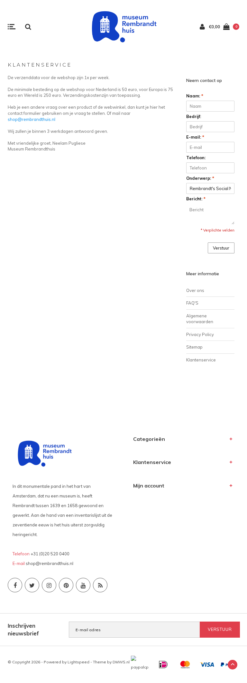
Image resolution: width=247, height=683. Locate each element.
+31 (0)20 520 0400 (50, 553)
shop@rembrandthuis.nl (31, 119)
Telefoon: (196, 157)
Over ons (195, 290)
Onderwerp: (200, 178)
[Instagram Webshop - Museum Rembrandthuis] (49, 585)
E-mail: (195, 137)
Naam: (194, 95)
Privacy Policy (200, 334)
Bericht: (196, 198)
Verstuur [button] (221, 247)
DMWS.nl (121, 662)
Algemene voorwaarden (199, 318)
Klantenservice (201, 359)
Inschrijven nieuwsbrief (23, 629)
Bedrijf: (193, 116)
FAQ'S (192, 302)
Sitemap (194, 347)
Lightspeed (78, 662)
